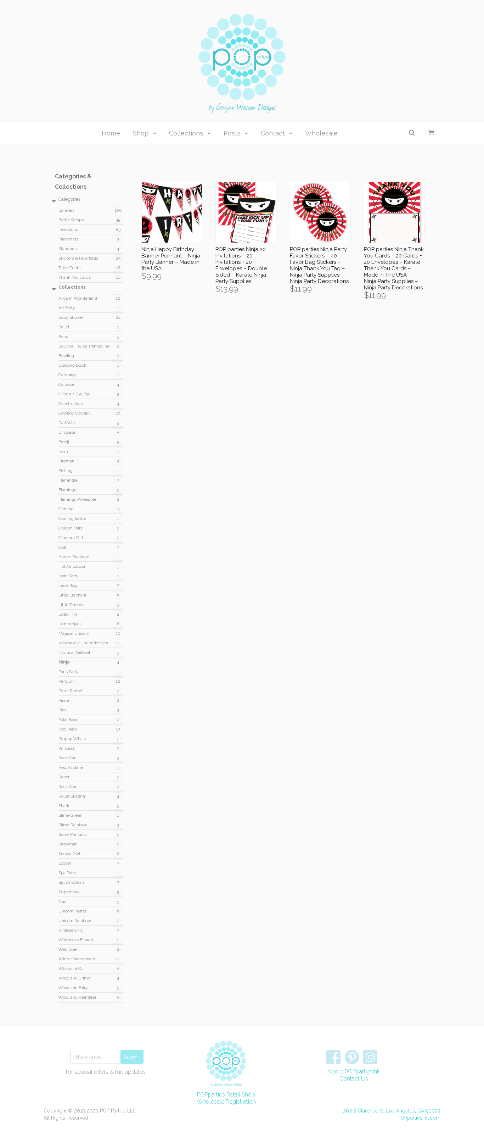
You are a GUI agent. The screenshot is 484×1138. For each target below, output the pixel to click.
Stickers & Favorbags (78, 258)
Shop (141, 133)
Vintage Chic (70, 930)
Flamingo (67, 489)
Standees (67, 248)
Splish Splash (71, 882)
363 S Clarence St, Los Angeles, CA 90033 (391, 1111)
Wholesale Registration (226, 1101)
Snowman (68, 844)
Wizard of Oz (71, 968)
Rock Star (67, 786)
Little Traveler (71, 604)
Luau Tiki (67, 614)
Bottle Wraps (71, 219)
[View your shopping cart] (430, 132)
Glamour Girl (70, 537)
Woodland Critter (74, 978)
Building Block (72, 365)
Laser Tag (67, 585)
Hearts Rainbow (73, 556)
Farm (63, 451)
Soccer (64, 863)
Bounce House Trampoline (83, 346)
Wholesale (321, 133)
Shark (63, 805)
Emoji (63, 441)
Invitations (68, 229)
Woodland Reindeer (77, 997)
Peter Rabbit (70, 690)
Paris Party (68, 671)
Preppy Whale (72, 738)
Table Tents (69, 267)
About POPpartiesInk (353, 1071)
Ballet (63, 326)
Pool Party (67, 729)
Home (111, 133)
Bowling (66, 355)
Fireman (66, 461)
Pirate (63, 700)
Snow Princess (72, 834)
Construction (70, 403)
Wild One (67, 949)
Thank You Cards (74, 277)
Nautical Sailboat (74, 652)
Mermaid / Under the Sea (83, 642)
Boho (63, 336)
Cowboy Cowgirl (74, 413)
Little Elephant (72, 595)
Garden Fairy (70, 528)
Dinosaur (66, 432)
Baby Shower (71, 317)
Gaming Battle (72, 518)
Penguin (66, 681)
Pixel (63, 709)
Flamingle (68, 480)
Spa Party (67, 872)
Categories (69, 199)
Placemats (68, 239)
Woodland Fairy (73, 987)
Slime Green (70, 815)
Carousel (66, 384)
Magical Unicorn (73, 633)
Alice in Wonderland (77, 298)
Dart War (66, 422)
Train (63, 901)
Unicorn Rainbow (74, 920)
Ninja (64, 662)
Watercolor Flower (75, 939)
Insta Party (68, 575)
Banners (66, 210)
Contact (273, 133)
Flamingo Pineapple (77, 499)
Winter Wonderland (77, 958)
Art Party (66, 307)
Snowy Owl (69, 853)
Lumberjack (70, 623)
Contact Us (353, 1078)
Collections (186, 133)
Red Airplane (70, 767)
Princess (66, 748)
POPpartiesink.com (419, 1118)
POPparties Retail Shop (226, 1094)
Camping (67, 374)
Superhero (68, 891)
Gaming (66, 508)
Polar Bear (68, 719)
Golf (62, 547)
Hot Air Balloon (72, 566)
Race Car (66, 757)
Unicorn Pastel (72, 911)
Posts (232, 133)
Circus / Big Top (74, 394)
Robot (63, 777)
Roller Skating (71, 796)
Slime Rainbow (72, 824)
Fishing (65, 470)
